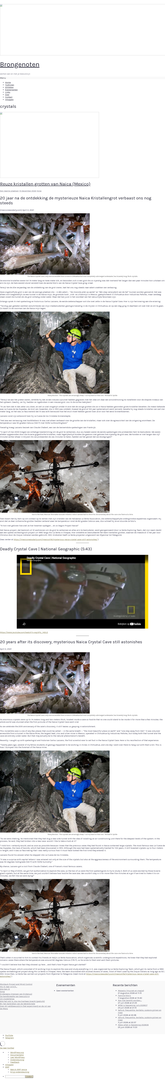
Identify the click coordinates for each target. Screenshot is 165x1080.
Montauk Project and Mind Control (16, 984)
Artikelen (9, 87)
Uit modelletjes (7, 999)
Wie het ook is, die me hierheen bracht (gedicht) (22, 1001)
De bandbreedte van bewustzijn (15, 996)
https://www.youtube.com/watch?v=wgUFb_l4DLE (24, 632)
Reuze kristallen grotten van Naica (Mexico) (45, 184)
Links (7, 92)
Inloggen (9, 99)
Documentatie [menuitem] (17, 1055)
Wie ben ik (5, 989)
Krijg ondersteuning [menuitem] (19, 1072)
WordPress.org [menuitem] (17, 1052)
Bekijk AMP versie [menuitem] (18, 1069)
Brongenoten (19, 64)
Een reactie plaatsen (9, 191)
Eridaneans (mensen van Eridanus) (16, 994)
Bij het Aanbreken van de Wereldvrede (17, 1004)
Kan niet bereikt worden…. (130, 1000)
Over (7, 94)
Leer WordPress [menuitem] (17, 1057)
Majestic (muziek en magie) (131, 990)
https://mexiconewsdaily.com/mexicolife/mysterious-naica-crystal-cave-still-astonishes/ (56, 539)
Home (8, 82)
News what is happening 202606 (133, 1025)
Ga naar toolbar (7, 1048)
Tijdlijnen (9, 85)
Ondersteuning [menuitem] (17, 1060)
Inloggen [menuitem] (9, 1064)
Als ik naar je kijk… (8, 986)
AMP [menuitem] (7, 1067)
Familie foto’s (124, 995)
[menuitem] (85, 1076)
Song (2, 991)
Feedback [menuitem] (14, 1062)
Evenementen (11, 90)
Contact (8, 97)
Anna (39, 191)
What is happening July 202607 (132, 1005)
